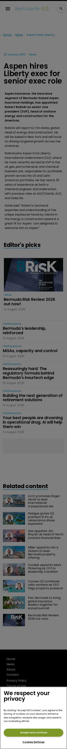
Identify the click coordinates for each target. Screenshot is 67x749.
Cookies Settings (33, 742)
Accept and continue (33, 732)
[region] (33, 718)
